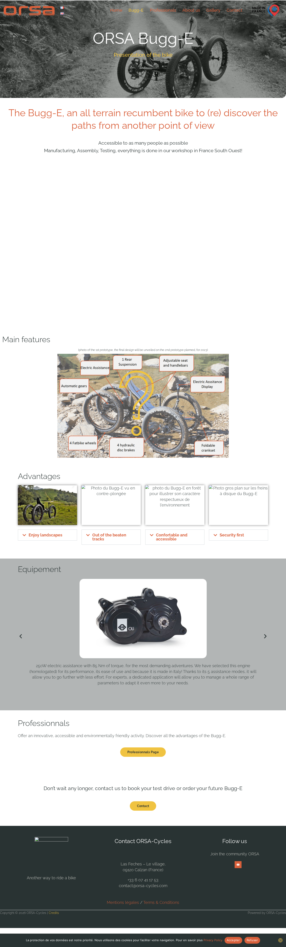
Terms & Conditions (161, 902)
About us (191, 10)
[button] (47, 535)
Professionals (163, 10)
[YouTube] (238, 864)
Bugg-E (136, 10)
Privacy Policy (213, 940)
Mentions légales (123, 902)
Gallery (213, 10)
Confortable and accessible (171, 537)
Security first (232, 535)
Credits (54, 913)
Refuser (252, 940)
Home (116, 10)
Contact (234, 10)
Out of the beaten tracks (109, 537)
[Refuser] (280, 940)
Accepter (233, 940)
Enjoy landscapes (45, 535)
